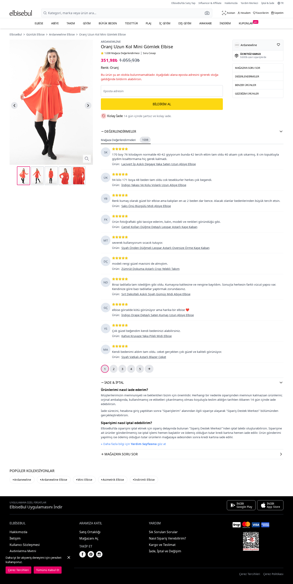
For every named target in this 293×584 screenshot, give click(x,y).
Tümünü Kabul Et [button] (47, 570)
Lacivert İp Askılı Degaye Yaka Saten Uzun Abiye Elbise (158, 164)
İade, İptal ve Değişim (165, 551)
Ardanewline (111, 41)
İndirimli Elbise (144, 479)
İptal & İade (267, 3)
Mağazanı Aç (88, 538)
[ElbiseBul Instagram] (99, 554)
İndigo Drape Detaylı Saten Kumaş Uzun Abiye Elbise (157, 315)
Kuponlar (248, 23)
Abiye (55, 23)
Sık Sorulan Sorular (163, 532)
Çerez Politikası (273, 574)
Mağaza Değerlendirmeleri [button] (124, 140)
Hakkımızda (231, 3)
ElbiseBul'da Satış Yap (183, 3)
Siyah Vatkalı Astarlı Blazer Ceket (143, 357)
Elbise (39, 23)
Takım (71, 23)
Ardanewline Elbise (62, 34)
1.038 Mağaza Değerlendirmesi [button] (122, 53)
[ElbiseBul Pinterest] (91, 554)
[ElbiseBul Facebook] (82, 554)
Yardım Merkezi (249, 3)
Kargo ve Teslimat (162, 545)
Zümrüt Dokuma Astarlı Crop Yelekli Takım (150, 269)
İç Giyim (164, 23)
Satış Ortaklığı (89, 532)
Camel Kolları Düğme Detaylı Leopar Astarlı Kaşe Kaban (159, 227)
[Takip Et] (278, 44)
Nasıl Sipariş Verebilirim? (167, 538)
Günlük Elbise (35, 34)
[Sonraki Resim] (88, 105)
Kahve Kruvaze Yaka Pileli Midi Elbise (146, 336)
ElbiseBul (16, 34)
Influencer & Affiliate (210, 3)
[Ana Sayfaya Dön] (21, 13)
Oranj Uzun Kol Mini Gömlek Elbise (102, 34)
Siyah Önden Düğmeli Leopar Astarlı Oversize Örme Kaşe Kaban (165, 248)
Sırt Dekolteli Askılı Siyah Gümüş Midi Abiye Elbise (155, 294)
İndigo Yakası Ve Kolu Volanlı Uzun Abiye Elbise (153, 185)
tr (282, 3)
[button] (208, 13)
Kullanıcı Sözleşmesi (25, 545)
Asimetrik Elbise (113, 479)
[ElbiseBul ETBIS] (251, 541)
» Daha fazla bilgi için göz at (133, 444)
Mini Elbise (85, 479)
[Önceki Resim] (14, 105)
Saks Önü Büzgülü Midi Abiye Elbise (146, 206)
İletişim (15, 538)
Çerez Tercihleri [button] (249, 574)
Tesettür (131, 23)
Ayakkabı (205, 23)
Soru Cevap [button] (149, 53)
